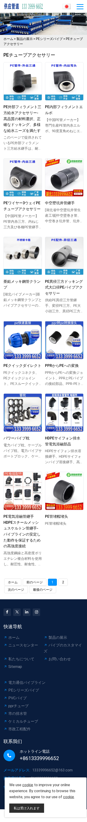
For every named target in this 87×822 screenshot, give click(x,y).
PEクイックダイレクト (22, 365)
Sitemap (15, 666)
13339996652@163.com (52, 770)
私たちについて (21, 659)
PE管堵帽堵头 (56, 516)
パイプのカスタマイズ (63, 648)
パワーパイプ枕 (16, 438)
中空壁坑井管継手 (60, 203)
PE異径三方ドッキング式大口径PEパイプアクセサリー (64, 287)
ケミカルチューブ (23, 721)
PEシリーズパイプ (49, 39)
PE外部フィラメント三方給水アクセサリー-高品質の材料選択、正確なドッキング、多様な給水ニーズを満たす (22, 119)
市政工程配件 (19, 729)
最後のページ (42, 589)
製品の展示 (24, 39)
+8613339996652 (39, 758)
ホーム (8, 39)
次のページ (16, 589)
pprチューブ (18, 706)
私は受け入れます (27, 808)
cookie (27, 785)
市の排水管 (17, 713)
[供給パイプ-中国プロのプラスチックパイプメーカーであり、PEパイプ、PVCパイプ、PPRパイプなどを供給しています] (25, 6)
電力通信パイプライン (26, 682)
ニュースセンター (23, 645)
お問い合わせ (59, 659)
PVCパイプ (17, 698)
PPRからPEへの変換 (62, 365)
